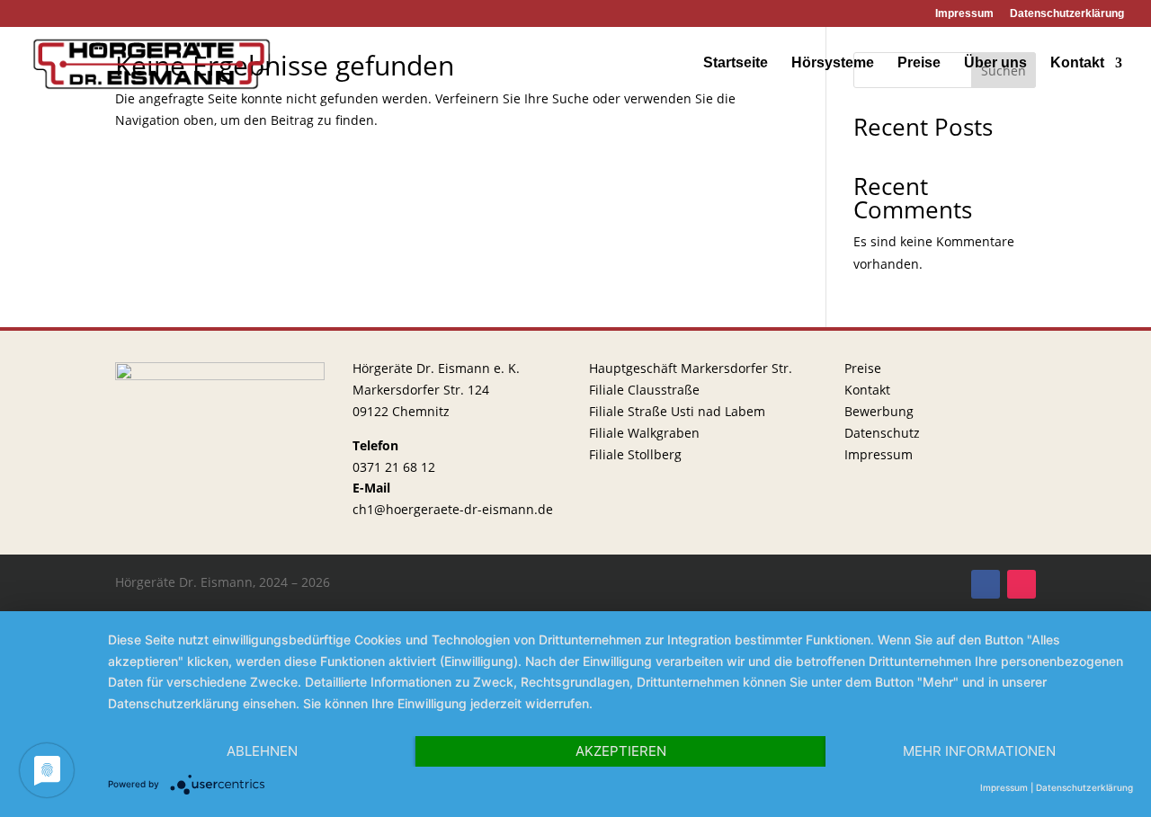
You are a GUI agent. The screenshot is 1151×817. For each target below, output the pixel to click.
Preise (919, 63)
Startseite (735, 63)
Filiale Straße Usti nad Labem (677, 411)
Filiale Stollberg (635, 454)
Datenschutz (882, 432)
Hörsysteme (832, 63)
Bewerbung (879, 411)
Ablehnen (262, 750)
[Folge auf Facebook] (985, 584)
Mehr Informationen (979, 750)
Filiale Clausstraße (644, 389)
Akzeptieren (621, 750)
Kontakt (1077, 63)
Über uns (995, 63)
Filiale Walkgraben (644, 432)
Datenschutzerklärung (1067, 14)
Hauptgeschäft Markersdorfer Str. (690, 368)
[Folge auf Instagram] (1021, 584)
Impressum (964, 14)
